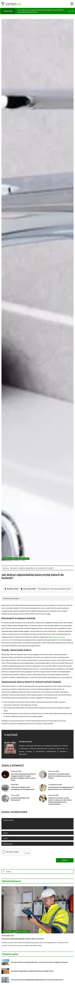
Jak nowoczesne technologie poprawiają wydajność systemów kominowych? (37, 980)
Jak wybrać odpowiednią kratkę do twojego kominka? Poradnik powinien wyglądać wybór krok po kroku (23, 777)
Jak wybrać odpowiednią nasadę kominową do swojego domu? (32, 971)
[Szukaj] (3, 871)
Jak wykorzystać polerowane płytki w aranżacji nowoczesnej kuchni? (59, 776)
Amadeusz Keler (13, 589)
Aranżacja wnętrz (10, 558)
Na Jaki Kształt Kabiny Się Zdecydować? (20, 799)
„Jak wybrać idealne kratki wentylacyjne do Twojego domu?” (23, 788)
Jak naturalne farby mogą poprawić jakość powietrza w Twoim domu (61, 788)
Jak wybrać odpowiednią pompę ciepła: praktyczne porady (22, 939)
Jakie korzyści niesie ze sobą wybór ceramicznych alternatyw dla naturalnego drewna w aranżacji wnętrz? (60, 801)
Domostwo (24, 558)
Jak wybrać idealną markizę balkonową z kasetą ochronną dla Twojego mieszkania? (39, 962)
